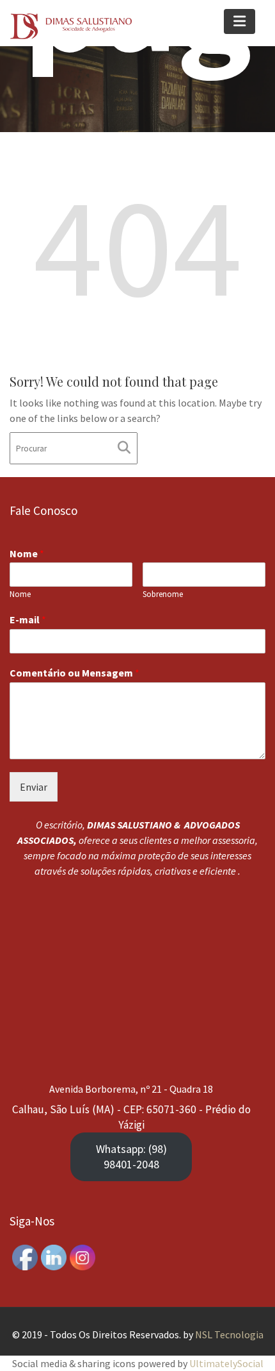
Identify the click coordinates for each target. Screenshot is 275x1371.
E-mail (28, 620)
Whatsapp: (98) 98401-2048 (131, 1156)
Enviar (33, 786)
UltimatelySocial (226, 1363)
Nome (27, 553)
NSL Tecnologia (229, 1334)
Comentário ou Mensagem (74, 673)
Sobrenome (163, 595)
